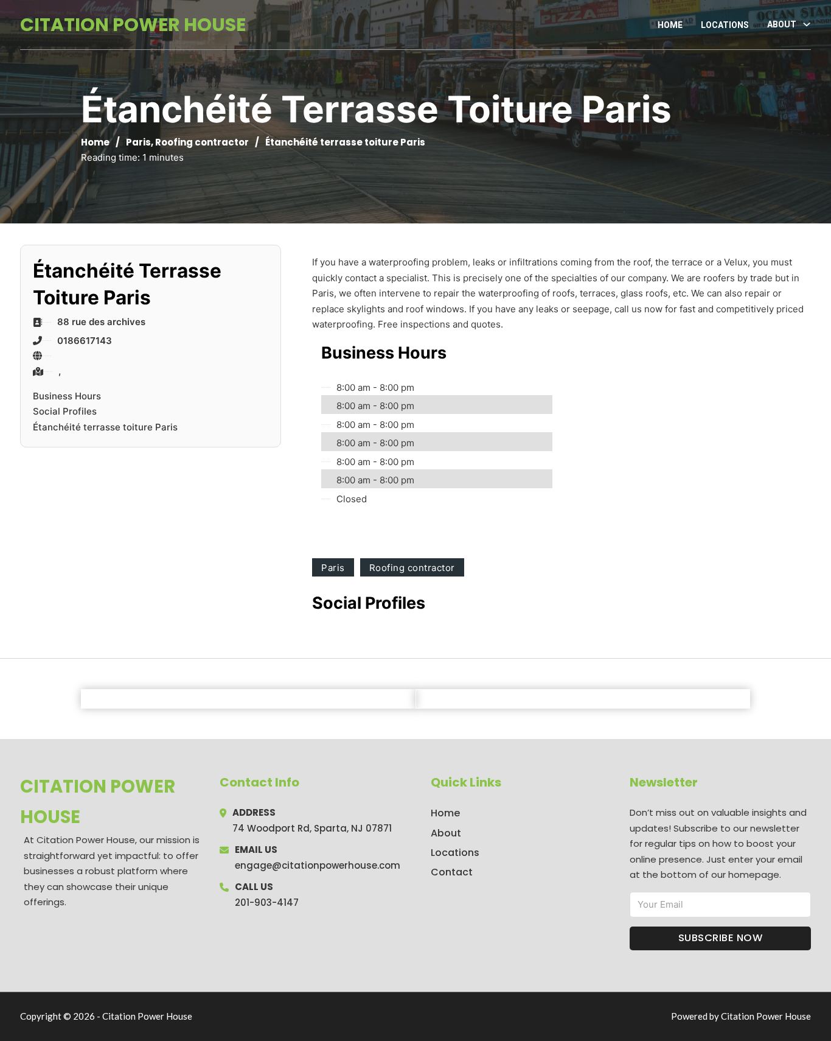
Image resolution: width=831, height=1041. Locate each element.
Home (670, 25)
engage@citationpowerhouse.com (317, 865)
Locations (725, 25)
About (446, 833)
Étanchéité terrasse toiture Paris (105, 427)
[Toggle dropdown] (806, 24)
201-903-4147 (267, 902)
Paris (138, 142)
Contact (452, 872)
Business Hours (67, 396)
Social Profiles (65, 411)
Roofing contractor (202, 142)
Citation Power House (133, 25)
